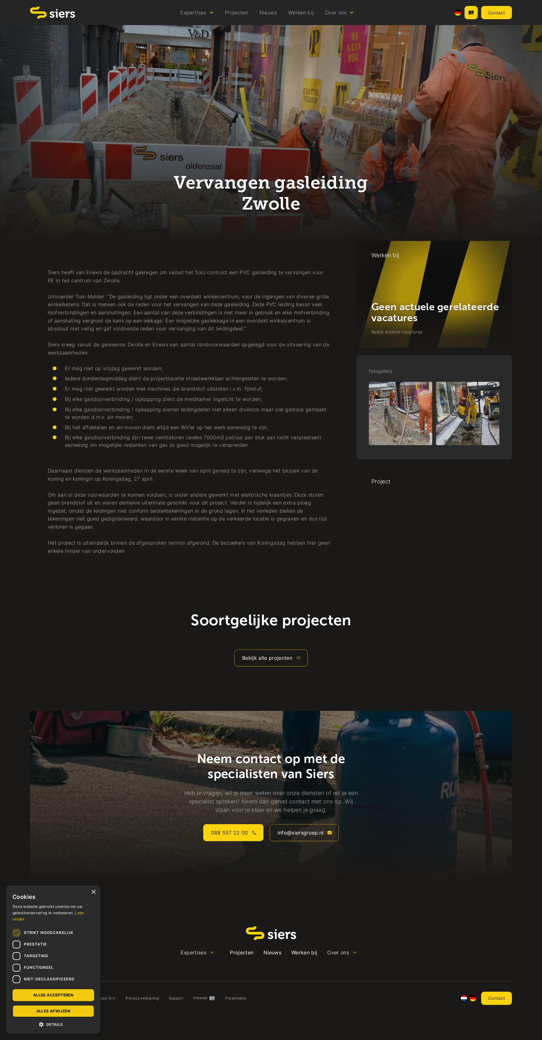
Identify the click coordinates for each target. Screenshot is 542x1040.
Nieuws (268, 12)
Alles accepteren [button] (53, 995)
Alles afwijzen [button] (53, 1011)
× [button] (93, 892)
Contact (496, 12)
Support (176, 998)
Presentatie (236, 998)
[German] (457, 12)
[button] (197, 12)
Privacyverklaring (142, 998)
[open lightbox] (400, 413)
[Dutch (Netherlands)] (464, 998)
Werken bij (301, 12)
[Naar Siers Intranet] (471, 12)
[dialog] (53, 959)
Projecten (236, 12)
